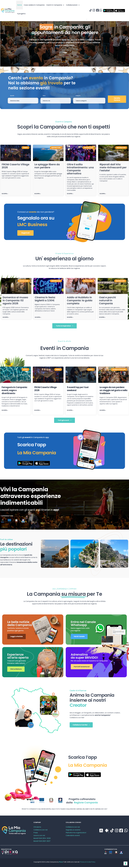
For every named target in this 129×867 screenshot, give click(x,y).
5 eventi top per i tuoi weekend (77, 389)
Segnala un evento (73, 830)
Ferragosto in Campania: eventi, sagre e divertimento (14, 390)
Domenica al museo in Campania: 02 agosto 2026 (15, 300)
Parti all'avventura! (82, 667)
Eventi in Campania (54, 5)
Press (35, 832)
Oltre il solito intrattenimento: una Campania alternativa (80, 169)
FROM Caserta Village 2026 (15, 166)
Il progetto (21, 14)
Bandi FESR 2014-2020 (42, 838)
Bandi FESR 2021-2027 (41, 841)
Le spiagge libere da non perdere (47, 166)
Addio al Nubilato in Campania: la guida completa (79, 300)
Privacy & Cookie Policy (87, 862)
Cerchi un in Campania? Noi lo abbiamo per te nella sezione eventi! (41, 83)
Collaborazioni (72, 5)
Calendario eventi (73, 835)
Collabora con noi (40, 830)
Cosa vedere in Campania (34, 5)
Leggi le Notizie (16, 636)
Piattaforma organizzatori (76, 832)
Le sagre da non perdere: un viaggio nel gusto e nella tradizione (113, 390)
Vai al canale (79, 636)
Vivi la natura (16, 669)
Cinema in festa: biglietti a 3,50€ (45, 299)
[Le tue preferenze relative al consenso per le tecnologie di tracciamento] (125, 863)
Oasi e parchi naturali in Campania (107, 300)
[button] (2, 39)
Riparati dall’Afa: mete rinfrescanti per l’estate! (113, 167)
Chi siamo (37, 827)
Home (19, 5)
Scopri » (5, 193)
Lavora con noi (39, 835)
